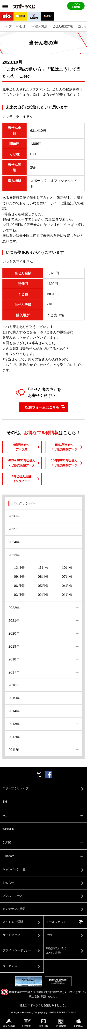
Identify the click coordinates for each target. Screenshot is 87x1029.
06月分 (19, 586)
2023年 (14, 555)
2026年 (14, 516)
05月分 (43, 586)
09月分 (19, 576)
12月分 (19, 568)
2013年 (14, 724)
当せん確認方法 (62, 26)
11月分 (43, 568)
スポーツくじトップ (15, 788)
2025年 (14, 529)
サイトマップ (11, 935)
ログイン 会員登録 (76, 5)
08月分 (43, 576)
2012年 (14, 737)
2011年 (13, 750)
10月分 (67, 568)
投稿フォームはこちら (42, 407)
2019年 (14, 646)
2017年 (14, 672)
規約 (49, 935)
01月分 (67, 595)
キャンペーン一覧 (14, 869)
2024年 (14, 542)
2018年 (14, 659)
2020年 (14, 633)
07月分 (67, 576)
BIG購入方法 (39, 26)
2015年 (14, 698)
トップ (7, 26)
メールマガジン (56, 922)
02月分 (43, 595)
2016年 (14, 685)
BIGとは (20, 26)
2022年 (14, 608)
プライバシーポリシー (17, 950)
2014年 (14, 711)
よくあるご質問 (13, 922)
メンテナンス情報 (14, 909)
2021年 (14, 620)
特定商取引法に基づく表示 (56, 951)
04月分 (67, 586)
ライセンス (10, 966)
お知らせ (8, 882)
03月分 (19, 595)
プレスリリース (12, 895)
